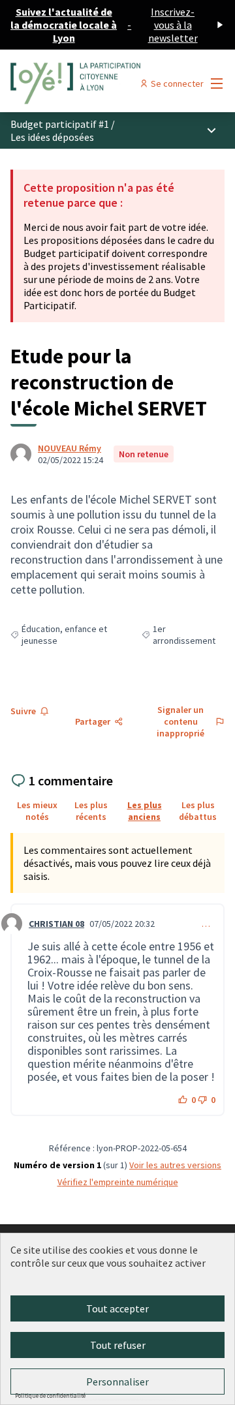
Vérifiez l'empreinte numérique (117, 1182)
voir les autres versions (175, 1165)
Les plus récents (91, 811)
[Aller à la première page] (89, 83)
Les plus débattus (198, 811)
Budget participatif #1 (59, 123)
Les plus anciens (144, 811)
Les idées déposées (52, 137)
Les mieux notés (37, 811)
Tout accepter (117, 1308)
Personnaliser (117, 1381)
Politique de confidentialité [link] (50, 1395)
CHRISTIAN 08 (56, 923)
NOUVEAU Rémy (69, 448)
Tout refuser (118, 1345)
